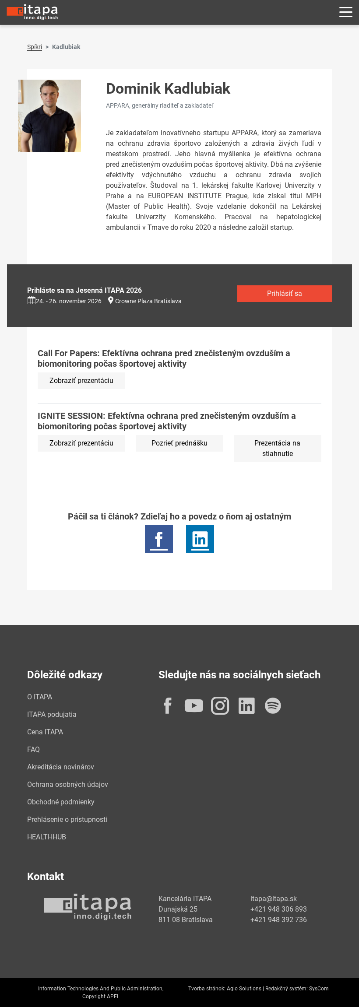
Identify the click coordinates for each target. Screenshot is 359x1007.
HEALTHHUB (46, 837)
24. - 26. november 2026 (69, 301)
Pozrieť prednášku (179, 443)
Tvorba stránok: (206, 989)
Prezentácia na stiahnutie (277, 448)
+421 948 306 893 (278, 909)
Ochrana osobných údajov (67, 784)
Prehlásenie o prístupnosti (67, 819)
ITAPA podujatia (52, 714)
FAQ (33, 749)
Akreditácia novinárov (60, 767)
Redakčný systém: (286, 989)
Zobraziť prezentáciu (81, 380)
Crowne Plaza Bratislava (148, 301)
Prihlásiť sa (284, 293)
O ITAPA (39, 697)
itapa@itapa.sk (273, 899)
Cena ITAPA (45, 732)
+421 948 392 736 (278, 920)
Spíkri (34, 46)
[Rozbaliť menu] (345, 12)
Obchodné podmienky (61, 802)
